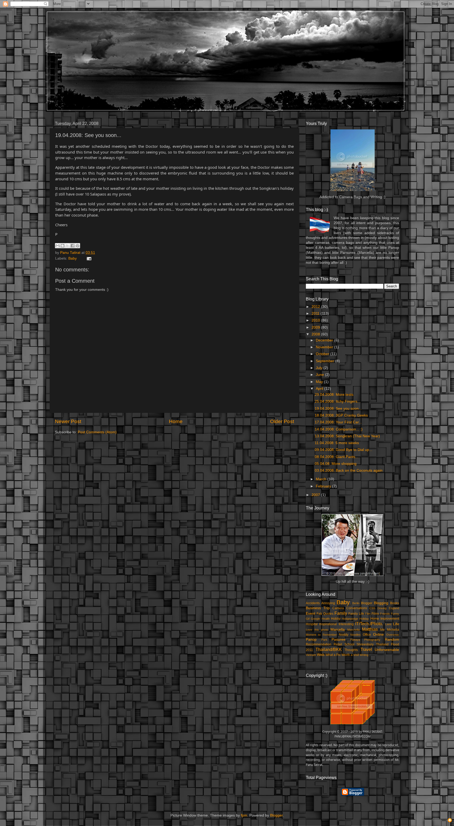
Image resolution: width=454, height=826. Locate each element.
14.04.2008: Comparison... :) (339, 429)
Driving (382, 608)
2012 (316, 307)
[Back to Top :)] (450, 821)
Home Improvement (384, 618)
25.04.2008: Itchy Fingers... (337, 401)
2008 (316, 334)
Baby (72, 258)
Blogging (381, 603)
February (324, 486)
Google (315, 618)
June (320, 375)
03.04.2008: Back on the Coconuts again (349, 470)
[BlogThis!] (62, 245)
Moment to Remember (321, 634)
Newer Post (68, 421)
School (349, 644)
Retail (338, 644)
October (323, 354)
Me (382, 630)
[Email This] (57, 245)
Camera (338, 608)
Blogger (366, 603)
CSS (372, 608)
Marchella (353, 629)
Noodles (355, 634)
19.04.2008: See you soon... (338, 409)
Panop (311, 639)
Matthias (370, 629)
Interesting (346, 624)
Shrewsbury (365, 644)
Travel (366, 649)
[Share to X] (67, 245)
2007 (316, 495)
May (320, 382)
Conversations (356, 608)
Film (367, 613)
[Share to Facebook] (72, 245)
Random (392, 639)
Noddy (343, 634)
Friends (385, 613)
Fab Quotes (325, 613)
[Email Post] (88, 258)
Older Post (282, 421)
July (319, 368)
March (321, 479)
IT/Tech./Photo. (369, 623)
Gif (307, 618)
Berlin (355, 603)
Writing (364, 654)
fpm (244, 815)
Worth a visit (350, 655)
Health (326, 618)
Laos (388, 624)
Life (396, 624)
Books (394, 603)
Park (324, 639)
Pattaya (355, 639)
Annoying (328, 603)
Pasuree (338, 639)
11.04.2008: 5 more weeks (337, 443)
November (325, 347)
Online (378, 634)
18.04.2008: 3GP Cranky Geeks (341, 415)
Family (340, 613)
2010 (316, 320)
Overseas (392, 634)
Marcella (338, 630)
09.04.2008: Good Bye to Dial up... (343, 450)
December (325, 340)
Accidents (313, 603)
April (320, 389)
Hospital (312, 624)
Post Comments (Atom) (97, 432)
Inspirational (328, 624)
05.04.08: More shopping (336, 464)
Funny (395, 613)
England (394, 608)
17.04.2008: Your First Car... (338, 422)
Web (320, 655)
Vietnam (311, 654)
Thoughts (351, 650)
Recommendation (318, 644)
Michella (393, 630)
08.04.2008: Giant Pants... (336, 457)
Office (367, 634)
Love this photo (317, 629)
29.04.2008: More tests (334, 395)
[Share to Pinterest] (77, 245)
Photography (372, 639)
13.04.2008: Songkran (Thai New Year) (347, 436)
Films (375, 613)
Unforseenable (387, 650)
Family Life (356, 613)
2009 (316, 327)
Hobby (335, 618)
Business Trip (318, 608)
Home (176, 421)
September (325, 361)
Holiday (364, 618)
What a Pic (333, 655)
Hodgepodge (350, 618)
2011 (316, 313)
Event (310, 613)
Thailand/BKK (329, 649)
